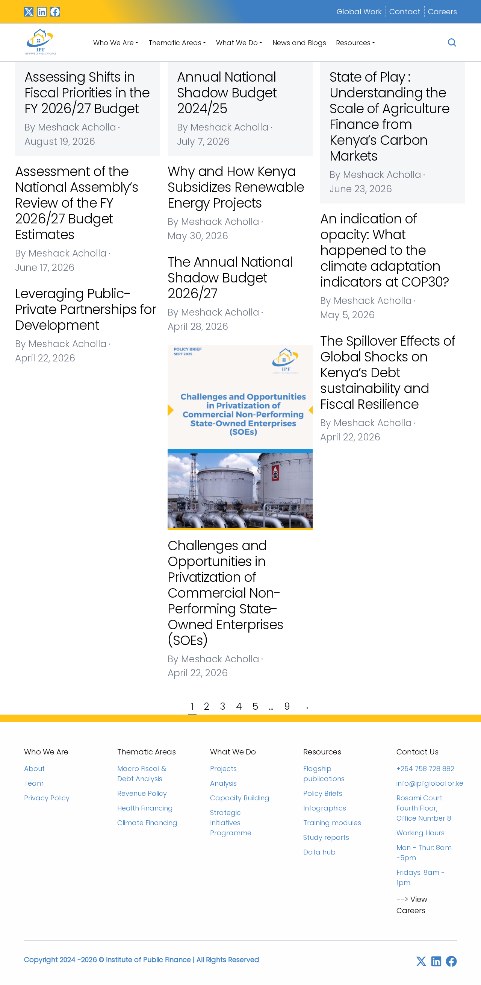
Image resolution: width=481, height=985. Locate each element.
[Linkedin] (42, 12)
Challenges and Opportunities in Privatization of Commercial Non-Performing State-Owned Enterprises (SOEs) (225, 593)
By (70, 127)
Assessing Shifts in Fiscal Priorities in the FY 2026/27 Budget (87, 93)
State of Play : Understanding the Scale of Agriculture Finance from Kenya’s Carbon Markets (389, 116)
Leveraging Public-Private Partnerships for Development (85, 309)
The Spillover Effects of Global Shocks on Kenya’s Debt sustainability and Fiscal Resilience (387, 372)
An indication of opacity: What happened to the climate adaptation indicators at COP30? (384, 250)
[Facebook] (55, 12)
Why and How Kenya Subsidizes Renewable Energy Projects (236, 187)
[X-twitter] (28, 12)
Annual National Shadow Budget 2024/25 (226, 93)
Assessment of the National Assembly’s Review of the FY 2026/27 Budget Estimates (76, 203)
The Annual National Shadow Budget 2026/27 (230, 278)
